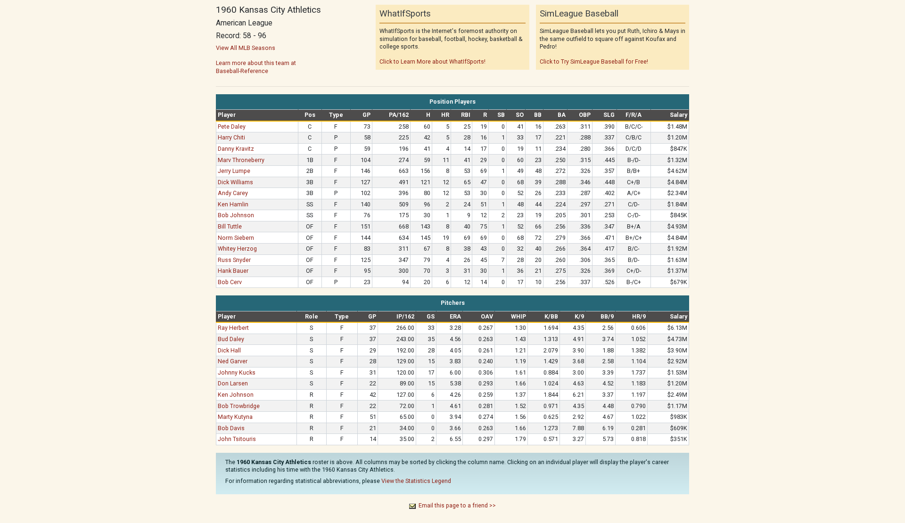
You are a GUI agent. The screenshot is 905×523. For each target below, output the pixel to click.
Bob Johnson (236, 215)
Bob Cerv (230, 282)
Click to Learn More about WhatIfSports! (432, 61)
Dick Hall (229, 350)
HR (445, 114)
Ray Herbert (233, 327)
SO (520, 114)
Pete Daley (232, 126)
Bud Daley (231, 339)
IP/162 (405, 316)
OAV (487, 316)
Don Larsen (233, 383)
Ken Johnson (236, 394)
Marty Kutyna (235, 416)
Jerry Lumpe (234, 170)
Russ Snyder (234, 259)
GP (366, 114)
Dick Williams (235, 182)
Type (336, 114)
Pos (309, 114)
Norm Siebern (236, 237)
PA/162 (399, 114)
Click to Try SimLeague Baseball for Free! (594, 61)
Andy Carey (233, 192)
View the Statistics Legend (416, 480)
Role (311, 316)
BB (538, 114)
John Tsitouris (237, 438)
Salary (678, 114)
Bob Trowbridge (239, 405)
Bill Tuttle (230, 226)
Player (227, 114)
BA (562, 114)
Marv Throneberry (241, 159)
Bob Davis (231, 428)
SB (501, 114)
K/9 (579, 316)
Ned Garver (232, 361)
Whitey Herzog (237, 248)
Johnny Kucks (236, 372)
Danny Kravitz (236, 148)
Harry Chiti (231, 137)
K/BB (551, 316)
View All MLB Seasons (245, 47)
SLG (609, 114)
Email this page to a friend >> (457, 505)
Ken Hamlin (233, 204)
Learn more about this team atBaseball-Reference (256, 66)
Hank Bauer (233, 270)
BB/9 (607, 316)
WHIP (518, 316)
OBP (585, 114)
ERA (455, 316)
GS (431, 316)
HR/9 (639, 316)
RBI (465, 114)
